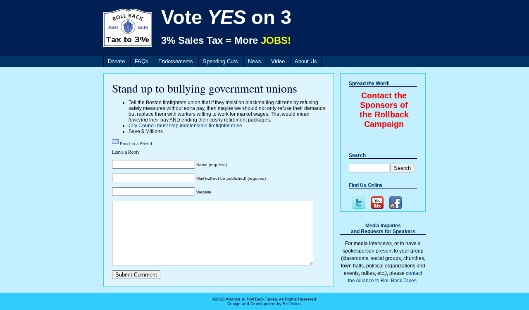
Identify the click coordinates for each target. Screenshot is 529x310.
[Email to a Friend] (115, 143)
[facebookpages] (395, 202)
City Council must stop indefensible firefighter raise (185, 126)
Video (278, 61)
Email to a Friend (136, 143)
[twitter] (358, 202)
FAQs (141, 61)
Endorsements (175, 61)
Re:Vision (292, 303)
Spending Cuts (220, 61)
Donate (116, 61)
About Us (306, 61)
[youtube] (376, 202)
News (254, 61)
